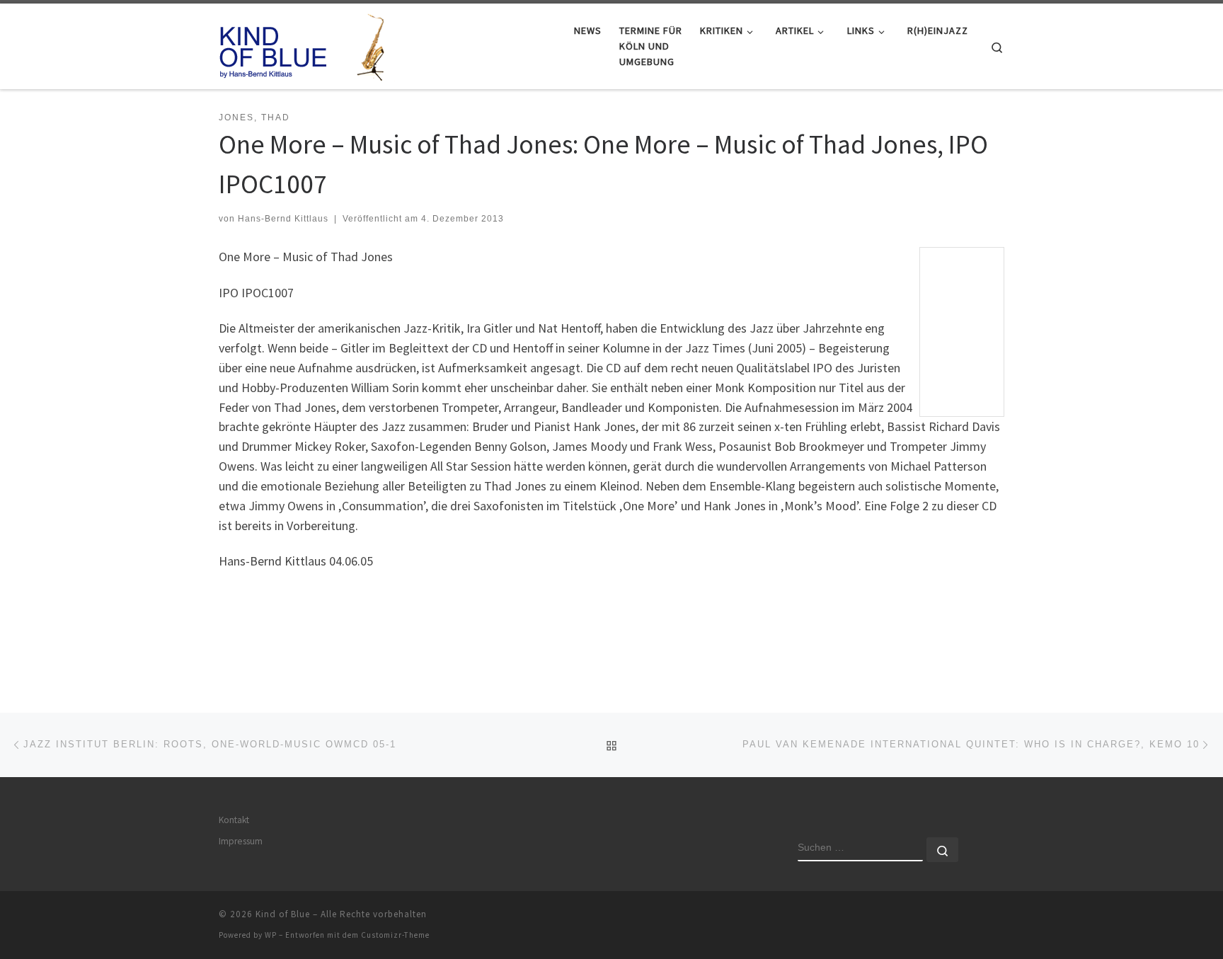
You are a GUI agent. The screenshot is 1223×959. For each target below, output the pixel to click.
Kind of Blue (282, 914)
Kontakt (234, 820)
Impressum (241, 841)
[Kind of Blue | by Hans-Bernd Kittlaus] (307, 43)
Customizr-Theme (395, 935)
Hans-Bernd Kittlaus (283, 219)
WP (271, 935)
